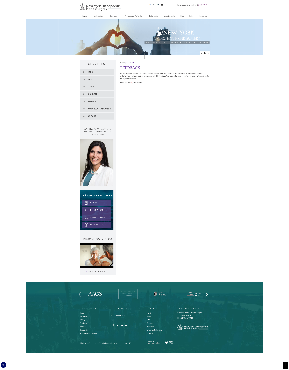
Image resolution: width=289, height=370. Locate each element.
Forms (94, 203)
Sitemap (83, 326)
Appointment (98, 217)
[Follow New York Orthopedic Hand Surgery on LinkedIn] (122, 325)
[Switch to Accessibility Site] (3, 365)
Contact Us (202, 16)
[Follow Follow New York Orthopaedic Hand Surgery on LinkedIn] (158, 4)
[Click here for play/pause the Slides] (205, 53)
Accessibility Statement (88, 333)
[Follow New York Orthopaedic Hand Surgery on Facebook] (150, 4)
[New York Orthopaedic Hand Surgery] (100, 6)
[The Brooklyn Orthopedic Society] (128, 294)
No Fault (92, 116)
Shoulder (93, 94)
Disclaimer (83, 316)
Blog (182, 16)
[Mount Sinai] (194, 294)
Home (84, 16)
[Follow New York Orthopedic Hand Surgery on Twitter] (118, 325)
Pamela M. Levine (97, 129)
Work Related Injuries (154, 330)
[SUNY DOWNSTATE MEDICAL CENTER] (161, 294)
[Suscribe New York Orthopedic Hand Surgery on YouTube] (126, 325)
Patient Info (153, 16)
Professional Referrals (133, 16)
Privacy (82, 320)
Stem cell (93, 101)
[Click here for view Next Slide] (208, 53)
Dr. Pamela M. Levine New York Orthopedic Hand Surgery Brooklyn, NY (106, 343)
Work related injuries (99, 109)
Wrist (91, 79)
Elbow (91, 87)
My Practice (98, 16)
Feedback (83, 323)
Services (113, 16)
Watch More (96, 272)
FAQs (191, 16)
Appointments (169, 16)
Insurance (96, 225)
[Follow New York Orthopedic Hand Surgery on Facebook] (113, 325)
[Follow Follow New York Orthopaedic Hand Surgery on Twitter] (154, 4)
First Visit (96, 210)
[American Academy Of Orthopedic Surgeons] (95, 294)
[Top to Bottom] (285, 366)
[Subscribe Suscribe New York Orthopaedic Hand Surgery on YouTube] (163, 4)
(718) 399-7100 (203, 5)
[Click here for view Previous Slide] (201, 53)
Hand (90, 72)
